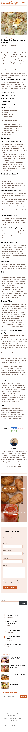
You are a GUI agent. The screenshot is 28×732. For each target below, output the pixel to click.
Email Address (7, 550)
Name (5, 543)
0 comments (13, 45)
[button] (23, 2)
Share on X (7, 428)
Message (5, 565)
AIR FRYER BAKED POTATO (15, 645)
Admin (13, 448)
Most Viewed (8, 610)
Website (5, 558)
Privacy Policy (12, 716)
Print (15, 430)
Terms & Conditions (9, 718)
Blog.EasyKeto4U (9, 2)
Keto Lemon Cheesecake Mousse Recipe (16, 683)
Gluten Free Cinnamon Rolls (17, 674)
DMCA (20, 718)
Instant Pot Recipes (7, 38)
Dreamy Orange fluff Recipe (15, 615)
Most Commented (20, 610)
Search (3, 600)
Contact (16, 713)
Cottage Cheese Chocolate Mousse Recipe (17, 666)
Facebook (15, 428)
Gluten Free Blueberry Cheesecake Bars (16, 657)
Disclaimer (14, 720)
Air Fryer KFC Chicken (13, 630)
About (8, 713)
